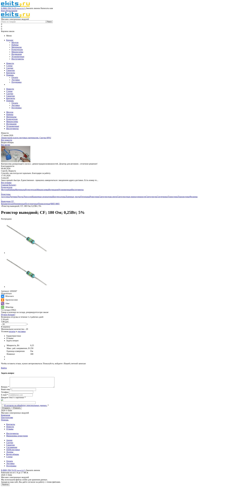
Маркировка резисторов (17, 436)
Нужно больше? (8, 314)
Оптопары (85, 197)
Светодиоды (151, 197)
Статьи (9, 66)
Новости (10, 63)
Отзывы (9, 429)
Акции (9, 440)
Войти (4, 368)
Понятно (5, 485)
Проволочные (44, 204)
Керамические (7, 204)
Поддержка (16, 82)
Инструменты (17, 59)
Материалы (16, 47)
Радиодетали (17, 49)
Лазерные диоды (72, 197)
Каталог (9, 40)
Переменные (19, 204)
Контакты (10, 73)
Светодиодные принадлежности (131, 197)
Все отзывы (6, 182)
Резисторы (94, 197)
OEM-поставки (13, 450)
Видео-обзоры (12, 454)
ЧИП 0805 (55, 204)
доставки (22, 331)
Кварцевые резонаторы (42, 197)
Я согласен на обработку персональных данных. (25, 405)
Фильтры (193, 197)
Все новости (6, 140)
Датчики (13, 197)
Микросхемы (17, 52)
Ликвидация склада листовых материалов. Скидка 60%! (26, 138)
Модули (14, 42)
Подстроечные (31, 204)
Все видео (5, 145)
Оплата (14, 77)
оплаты (12, 331)
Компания (5, 415)
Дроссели (27, 197)
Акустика (5, 197)
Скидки (9, 68)
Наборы (14, 45)
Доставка (15, 80)
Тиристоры (173, 197)
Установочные (17, 56)
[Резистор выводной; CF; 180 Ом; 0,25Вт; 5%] (27, 253)
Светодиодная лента (108, 197)
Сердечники (162, 197)
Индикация (16, 54)
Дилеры (9, 452)
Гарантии (10, 70)
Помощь (10, 75)
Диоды (20, 197)
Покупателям (7, 417)
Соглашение (11, 447)
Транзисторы (183, 197)
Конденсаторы (59, 197)
